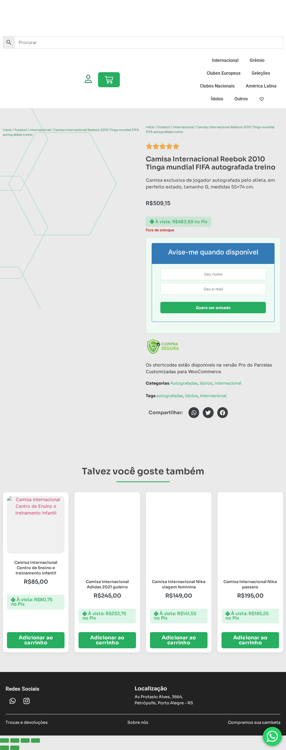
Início (7, 130)
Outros (241, 98)
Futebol (21, 130)
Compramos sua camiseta (254, 722)
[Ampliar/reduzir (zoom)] (4, 740)
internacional (213, 395)
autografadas (169, 395)
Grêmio (257, 60)
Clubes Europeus (223, 73)
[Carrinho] (109, 79)
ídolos (206, 383)
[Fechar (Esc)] (35, 740)
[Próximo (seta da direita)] (14, 748)
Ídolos (217, 98)
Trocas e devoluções (27, 722)
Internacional (225, 60)
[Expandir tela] (14, 740)
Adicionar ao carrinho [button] (36, 640)
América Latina (261, 86)
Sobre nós (137, 722)
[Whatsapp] (13, 701)
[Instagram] (27, 701)
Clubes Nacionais (217, 86)
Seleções (261, 73)
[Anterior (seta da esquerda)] (4, 748)
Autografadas (184, 383)
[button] (194, 412)
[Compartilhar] (25, 740)
